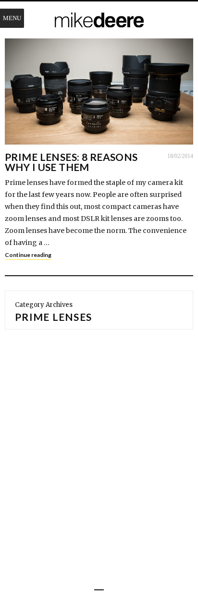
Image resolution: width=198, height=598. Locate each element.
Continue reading (28, 254)
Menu (12, 18)
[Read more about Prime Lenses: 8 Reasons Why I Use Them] (99, 91)
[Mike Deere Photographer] (99, 21)
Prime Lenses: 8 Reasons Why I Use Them (71, 162)
